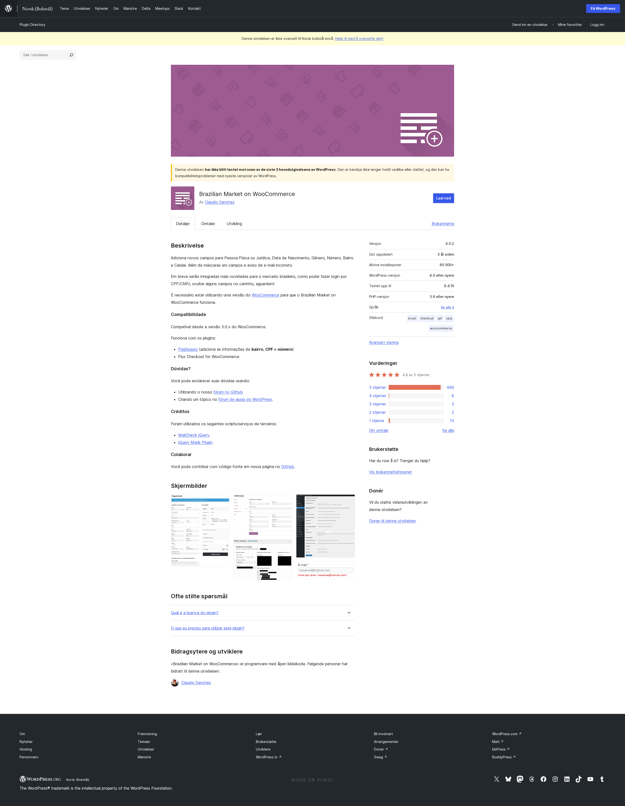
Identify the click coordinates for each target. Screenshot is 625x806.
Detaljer (183, 223)
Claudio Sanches (220, 202)
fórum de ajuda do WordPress (245, 399)
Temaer (144, 742)
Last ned (443, 198)
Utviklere (263, 749)
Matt (498, 742)
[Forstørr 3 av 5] (285, 546)
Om (22, 734)
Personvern (29, 757)
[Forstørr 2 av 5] (285, 501)
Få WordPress (603, 8)
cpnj (449, 318)
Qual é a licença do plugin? (195, 612)
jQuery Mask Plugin (195, 442)
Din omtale (378, 430)
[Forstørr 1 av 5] (223, 501)
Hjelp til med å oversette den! (359, 38)
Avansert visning (383, 342)
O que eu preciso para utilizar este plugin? (208, 628)
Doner (381, 749)
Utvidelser (146, 749)
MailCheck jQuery (193, 435)
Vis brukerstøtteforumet (390, 471)
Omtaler (208, 223)
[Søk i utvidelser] (71, 55)
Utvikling (234, 223)
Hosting (26, 749)
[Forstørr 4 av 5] (348, 501)
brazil (412, 318)
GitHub (287, 466)
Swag (380, 757)
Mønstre (144, 757)
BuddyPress (504, 757)
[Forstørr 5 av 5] (348, 568)
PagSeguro (188, 349)
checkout (427, 318)
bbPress (501, 749)
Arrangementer (386, 742)
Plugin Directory (32, 24)
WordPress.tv (269, 757)
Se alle (448, 430)
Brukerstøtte (443, 223)
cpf (440, 318)
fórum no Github (228, 392)
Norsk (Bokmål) (77, 780)
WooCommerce (265, 295)
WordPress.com (507, 734)
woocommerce (441, 328)
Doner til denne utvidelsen (392, 520)
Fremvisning (147, 734)
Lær (259, 734)
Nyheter (26, 742)
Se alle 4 (447, 307)
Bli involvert (383, 734)
